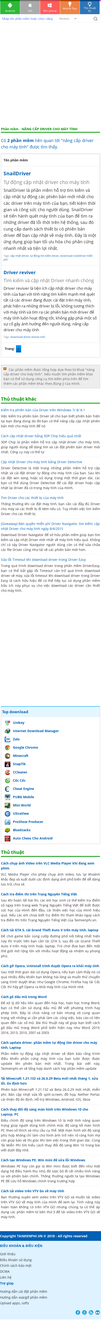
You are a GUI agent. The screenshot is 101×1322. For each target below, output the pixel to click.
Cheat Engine (23, 788)
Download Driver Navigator (22, 535)
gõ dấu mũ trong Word (20, 1027)
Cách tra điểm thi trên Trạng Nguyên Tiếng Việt (39, 894)
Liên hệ (6, 1277)
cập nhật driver (19, 255)
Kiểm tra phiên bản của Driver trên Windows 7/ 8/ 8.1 (43, 410)
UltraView (21, 813)
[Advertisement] (50, 74)
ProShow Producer (28, 821)
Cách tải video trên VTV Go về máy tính (32, 1191)
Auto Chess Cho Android (33, 838)
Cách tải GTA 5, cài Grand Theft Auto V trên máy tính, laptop (49, 930)
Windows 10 (52, 1120)
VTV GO (14, 1202)
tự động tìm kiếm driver (44, 255)
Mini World (22, 805)
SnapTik (19, 764)
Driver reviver (20, 272)
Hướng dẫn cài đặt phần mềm (23, 1291)
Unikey (18, 722)
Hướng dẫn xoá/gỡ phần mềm (23, 1297)
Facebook (78, 1312)
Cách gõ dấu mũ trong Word (24, 997)
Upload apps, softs (14, 1303)
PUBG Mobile (23, 797)
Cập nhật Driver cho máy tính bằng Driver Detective (41, 462)
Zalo (16, 739)
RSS (91, 1312)
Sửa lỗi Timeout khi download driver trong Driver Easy (43, 559)
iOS (30, 11)
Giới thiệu (8, 1254)
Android (10, 11)
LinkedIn (97, 1312)
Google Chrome (25, 747)
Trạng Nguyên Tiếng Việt (58, 905)
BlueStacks (22, 830)
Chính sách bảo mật (15, 1265)
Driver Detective (14, 468)
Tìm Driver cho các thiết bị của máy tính (32, 497)
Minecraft (20, 755)
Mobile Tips (70, 8)
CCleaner (20, 772)
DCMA (5, 1271)
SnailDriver (17, 173)
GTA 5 (55, 941)
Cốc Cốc (19, 780)
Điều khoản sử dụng (16, 1260)
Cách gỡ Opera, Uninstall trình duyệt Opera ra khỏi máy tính (50, 966)
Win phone (50, 11)
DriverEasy (91, 565)
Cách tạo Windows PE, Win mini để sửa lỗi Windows (43, 1160)
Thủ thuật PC (90, 9)
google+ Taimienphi (84, 1312)
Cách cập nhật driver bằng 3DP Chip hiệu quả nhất (41, 436)
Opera (55, 972)
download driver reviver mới (27, 337)
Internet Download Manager (36, 731)
